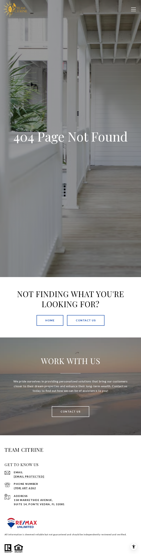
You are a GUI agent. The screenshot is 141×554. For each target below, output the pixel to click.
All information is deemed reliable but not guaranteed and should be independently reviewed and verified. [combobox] (66, 534)
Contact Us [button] (86, 320)
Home (50, 320)
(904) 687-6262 (25, 488)
